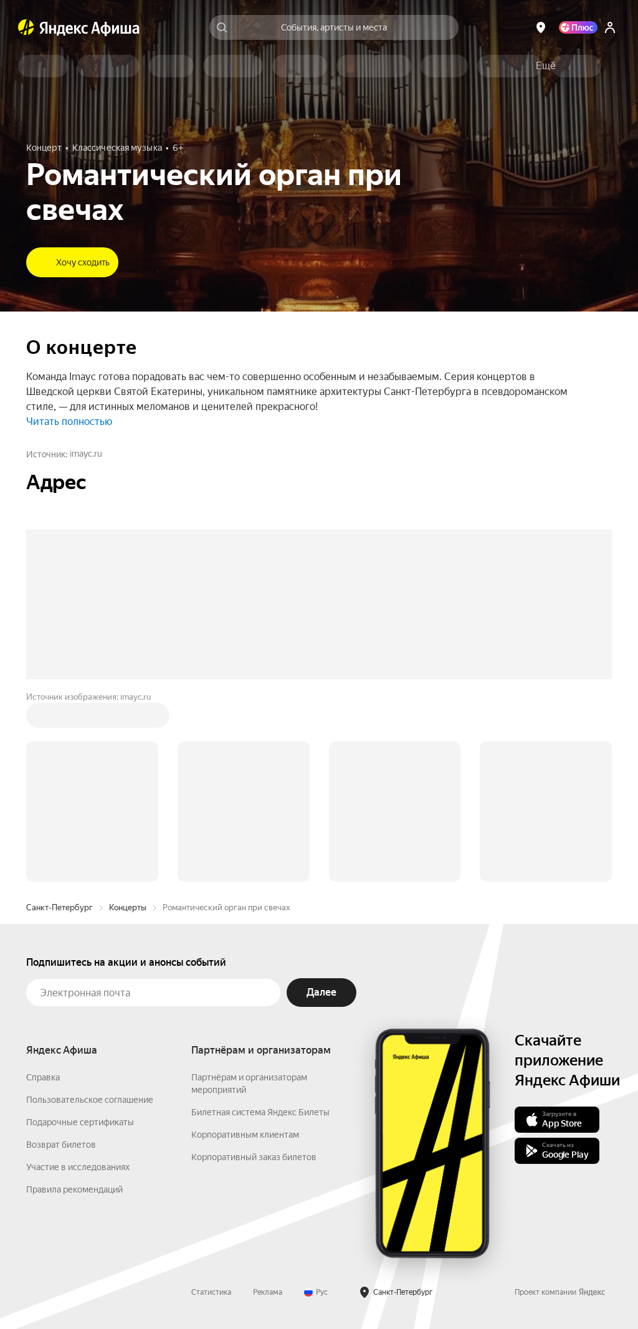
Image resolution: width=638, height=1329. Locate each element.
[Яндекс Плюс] (578, 27)
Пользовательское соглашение (89, 911)
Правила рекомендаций (74, 1001)
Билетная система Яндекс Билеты (260, 923)
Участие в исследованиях (78, 978)
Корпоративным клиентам (245, 946)
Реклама (267, 1103)
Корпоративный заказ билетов (254, 968)
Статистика (211, 1103)
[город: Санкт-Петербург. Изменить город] (540, 27)
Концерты (127, 718)
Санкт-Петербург (59, 718)
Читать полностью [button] (69, 421)
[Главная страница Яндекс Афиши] (26, 27)
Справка (43, 888)
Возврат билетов (61, 956)
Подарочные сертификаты (80, 933)
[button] (546, 66)
